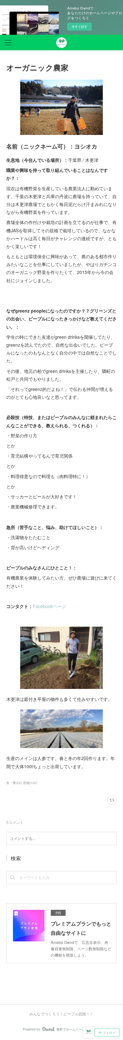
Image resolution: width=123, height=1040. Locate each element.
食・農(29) (13, 783)
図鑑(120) (30, 783)
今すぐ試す (79, 26)
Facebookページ (49, 606)
